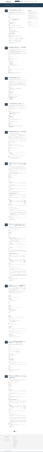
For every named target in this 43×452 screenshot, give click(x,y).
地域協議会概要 (21, 1)
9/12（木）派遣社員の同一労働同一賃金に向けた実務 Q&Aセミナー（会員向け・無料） (17, 342)
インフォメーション (17, 1)
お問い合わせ (32, 1)
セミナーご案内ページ (12, 207)
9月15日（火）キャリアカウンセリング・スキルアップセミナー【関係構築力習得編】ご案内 (17, 224)
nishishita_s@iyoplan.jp (12, 32)
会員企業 (29, 1)
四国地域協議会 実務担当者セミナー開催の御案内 (17, 47)
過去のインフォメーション (8, 440)
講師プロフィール (24, 255)
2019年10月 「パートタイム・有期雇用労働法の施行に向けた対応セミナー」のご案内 (17, 286)
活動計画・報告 (25, 1)
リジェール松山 (10, 233)
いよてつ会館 (10, 299)
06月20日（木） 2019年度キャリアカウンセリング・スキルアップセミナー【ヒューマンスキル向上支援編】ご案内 (17, 376)
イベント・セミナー (7, 439)
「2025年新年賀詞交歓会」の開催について (16, 10)
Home (32, 5)
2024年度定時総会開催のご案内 (14, 77)
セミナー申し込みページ (12, 361)
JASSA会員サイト (36, 1)
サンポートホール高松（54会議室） (12, 309)
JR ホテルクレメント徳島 (11, 22)
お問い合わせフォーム (12, 219)
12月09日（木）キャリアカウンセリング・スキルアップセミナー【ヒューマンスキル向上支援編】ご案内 (17, 163)
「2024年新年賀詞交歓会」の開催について (16, 103)
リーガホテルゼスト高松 (11, 91)
